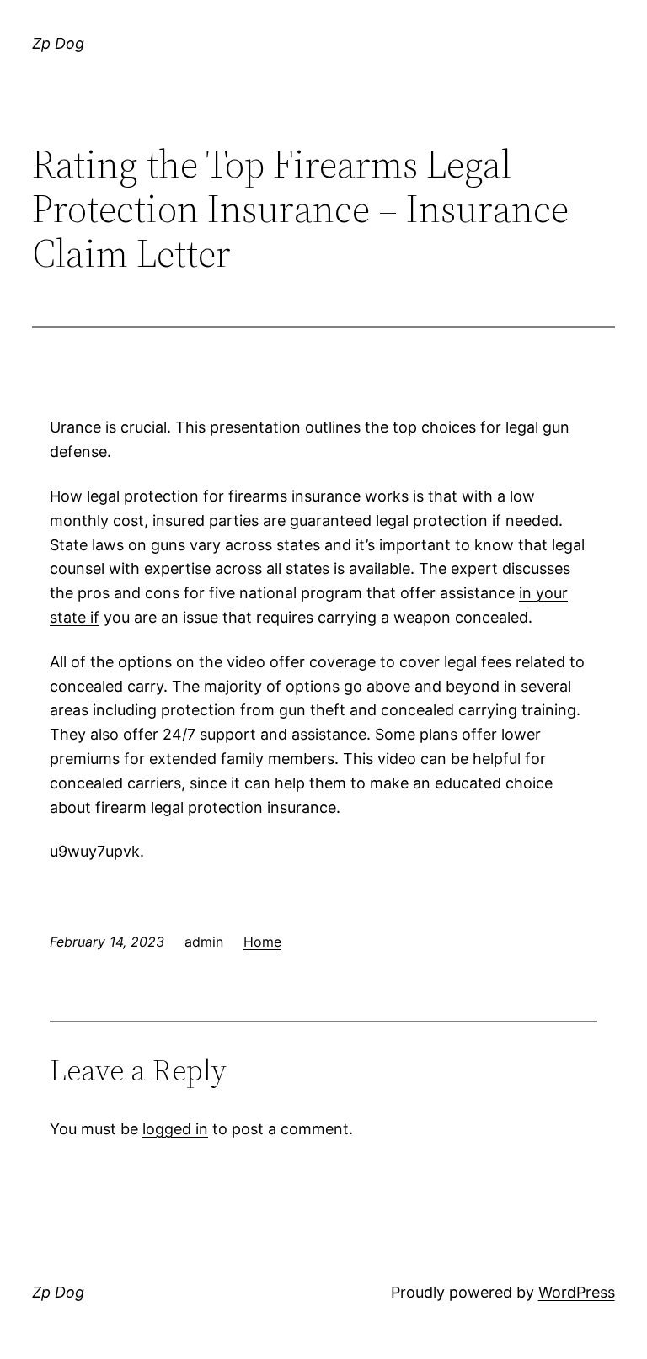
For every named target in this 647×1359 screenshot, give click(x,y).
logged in (175, 1129)
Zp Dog (58, 43)
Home (262, 941)
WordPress (576, 1292)
